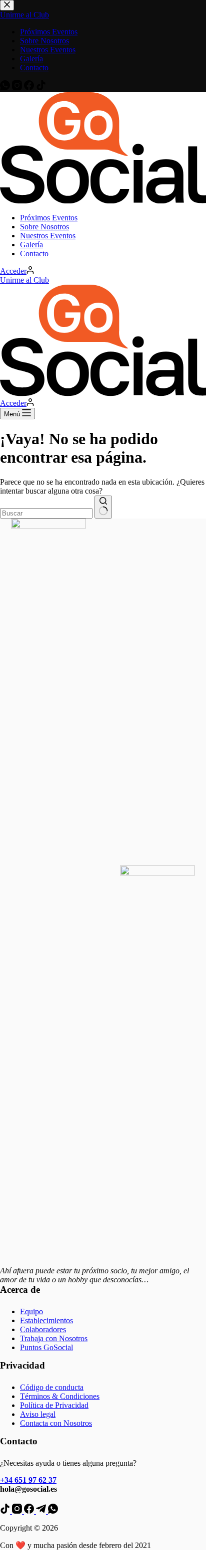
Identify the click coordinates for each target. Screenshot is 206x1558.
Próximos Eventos (49, 217)
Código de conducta (52, 1387)
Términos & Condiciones (60, 1396)
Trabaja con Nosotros (54, 1338)
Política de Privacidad (54, 1405)
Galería (31, 244)
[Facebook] (30, 1511)
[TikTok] (6, 1511)
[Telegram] (42, 1511)
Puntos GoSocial (46, 1347)
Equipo (31, 1311)
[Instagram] (18, 1511)
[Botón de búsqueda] (103, 507)
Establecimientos (46, 1320)
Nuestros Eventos (48, 235)
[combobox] (46, 513)
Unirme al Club (24, 280)
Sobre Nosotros (44, 226)
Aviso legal (38, 1414)
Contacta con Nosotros (56, 1423)
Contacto (34, 253)
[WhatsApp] (53, 1511)
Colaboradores (43, 1329)
